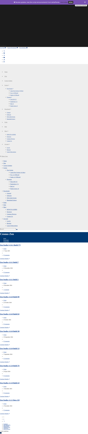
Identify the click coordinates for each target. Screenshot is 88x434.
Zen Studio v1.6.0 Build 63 (9, 314)
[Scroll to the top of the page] (1, 432)
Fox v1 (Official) (14, 175)
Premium (9, 179)
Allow (71, 2)
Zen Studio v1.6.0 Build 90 (9, 297)
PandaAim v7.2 (14, 184)
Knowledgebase (22, 47)
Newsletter (6, 427)
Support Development (12, 47)
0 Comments (6, 255)
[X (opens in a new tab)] (4, 51)
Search (5, 424)
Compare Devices (11, 214)
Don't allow (64, 2)
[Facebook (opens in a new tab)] (4, 53)
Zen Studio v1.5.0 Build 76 (9, 366)
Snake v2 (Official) (15, 177)
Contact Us (10, 216)
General (9, 193)
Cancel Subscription (12, 225)
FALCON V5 (13, 181)
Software (9, 195)
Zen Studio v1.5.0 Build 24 (9, 383)
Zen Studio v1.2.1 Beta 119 (10, 400)
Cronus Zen (6, 241)
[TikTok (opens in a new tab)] (4, 59)
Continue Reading (5, 258)
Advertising (6, 425)
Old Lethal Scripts (11, 198)
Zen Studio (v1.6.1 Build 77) (10, 245)
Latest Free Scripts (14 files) (17, 172)
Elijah (4, 248)
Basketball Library (12, 200)
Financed (6, 426)
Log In (8, 221)
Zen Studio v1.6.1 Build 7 (9, 262)
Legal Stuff (6, 429)
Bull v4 (12, 186)
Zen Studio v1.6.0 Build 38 (9, 331)
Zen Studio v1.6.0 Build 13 (9, 348)
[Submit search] (16, 229)
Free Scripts (10, 170)
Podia (4, 202)
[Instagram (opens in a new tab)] (4, 55)
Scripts (5, 168)
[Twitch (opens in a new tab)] (4, 61)
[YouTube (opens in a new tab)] (4, 57)
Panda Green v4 (14, 188)
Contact (5, 428)
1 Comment (6, 289)
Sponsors (9, 212)
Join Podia (2, 47)
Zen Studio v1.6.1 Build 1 (9, 279)
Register (9, 223)
